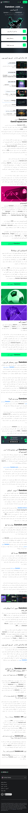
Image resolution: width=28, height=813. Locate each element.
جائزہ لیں (4, 786)
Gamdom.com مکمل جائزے (10, 467)
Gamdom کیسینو (14, 243)
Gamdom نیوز (23, 660)
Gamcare (14, 809)
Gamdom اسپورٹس (14, 284)
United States (7, 777)
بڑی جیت (3, 790)
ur (20, 2)
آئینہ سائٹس (5, 788)
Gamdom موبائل (15, 568)
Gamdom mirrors (22, 508)
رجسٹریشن (4, 782)
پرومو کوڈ (4, 784)
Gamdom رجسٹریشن (8, 367)
